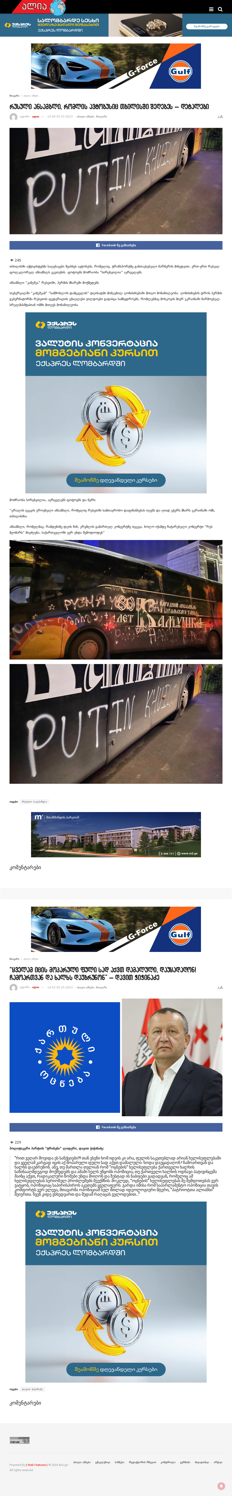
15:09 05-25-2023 (60, 116)
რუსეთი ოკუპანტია (34, 801)
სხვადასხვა (202, 1462)
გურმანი (185, 1462)
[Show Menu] (211, 9)
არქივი (218, 1462)
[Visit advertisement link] (116, 69)
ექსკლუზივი (102, 1462)
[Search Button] (220, 9)
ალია (35, 116)
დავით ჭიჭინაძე (32, 1389)
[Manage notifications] (221, 1486)
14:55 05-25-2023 (60, 987)
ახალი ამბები (30, 95)
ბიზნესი (119, 1462)
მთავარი (14, 95)
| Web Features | (36, 1465)
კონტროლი (168, 1462)
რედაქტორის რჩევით (142, 1462)
